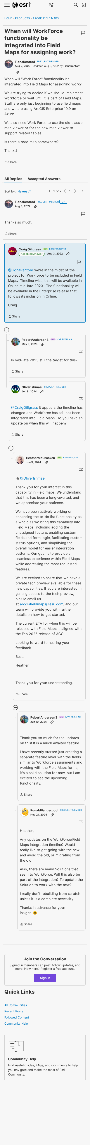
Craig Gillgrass (30, 249)
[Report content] (83, 33)
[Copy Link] (17, 72)
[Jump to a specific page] (82, 191)
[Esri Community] (21, 5)
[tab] (13, 178)
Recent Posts (13, 1011)
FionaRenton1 (25, 62)
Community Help (16, 1023)
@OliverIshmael (32, 478)
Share (10, 162)
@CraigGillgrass (24, 407)
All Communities (15, 1005)
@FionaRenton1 (20, 270)
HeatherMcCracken (40, 458)
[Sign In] (84, 5)
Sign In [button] (45, 978)
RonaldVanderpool (44, 810)
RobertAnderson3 (35, 339)
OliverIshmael (32, 387)
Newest (23, 191)
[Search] (76, 5)
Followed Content (16, 1017)
